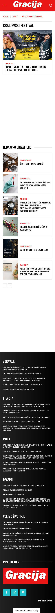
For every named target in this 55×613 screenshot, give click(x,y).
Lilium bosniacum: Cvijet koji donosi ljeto (22, 452)
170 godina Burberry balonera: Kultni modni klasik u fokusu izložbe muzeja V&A (27, 446)
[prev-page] (5, 285)
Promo (23, 199)
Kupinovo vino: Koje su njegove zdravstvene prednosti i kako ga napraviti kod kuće (24, 379)
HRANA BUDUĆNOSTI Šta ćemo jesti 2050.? (33, 228)
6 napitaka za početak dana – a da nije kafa (23, 385)
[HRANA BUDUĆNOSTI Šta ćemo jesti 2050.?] (10, 226)
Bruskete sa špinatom (13, 495)
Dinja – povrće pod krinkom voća (18, 389)
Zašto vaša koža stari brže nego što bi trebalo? (26, 417)
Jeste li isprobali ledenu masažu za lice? (22, 422)
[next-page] (10, 285)
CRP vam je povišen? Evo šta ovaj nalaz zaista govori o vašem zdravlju (35, 185)
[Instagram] (14, 592)
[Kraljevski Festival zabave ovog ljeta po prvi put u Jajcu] (27, 45)
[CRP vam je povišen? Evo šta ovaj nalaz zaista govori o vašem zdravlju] (10, 183)
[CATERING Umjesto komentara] (10, 248)
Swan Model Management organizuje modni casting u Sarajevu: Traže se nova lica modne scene (27, 457)
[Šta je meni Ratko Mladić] (10, 162)
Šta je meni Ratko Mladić (31, 163)
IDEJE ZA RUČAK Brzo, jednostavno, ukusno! (23, 486)
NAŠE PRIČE (25, 160)
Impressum (45, 600)
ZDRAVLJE (25, 179)
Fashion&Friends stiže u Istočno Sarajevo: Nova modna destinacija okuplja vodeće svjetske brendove (35, 207)
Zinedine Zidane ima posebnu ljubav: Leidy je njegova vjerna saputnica (23, 541)
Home (5, 16)
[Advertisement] (27, 110)
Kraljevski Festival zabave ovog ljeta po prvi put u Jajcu (26, 68)
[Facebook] (6, 592)
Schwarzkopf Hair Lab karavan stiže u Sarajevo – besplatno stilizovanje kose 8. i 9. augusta (26, 405)
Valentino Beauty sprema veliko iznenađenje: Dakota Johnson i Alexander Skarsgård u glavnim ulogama (27, 428)
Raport (10, 64)
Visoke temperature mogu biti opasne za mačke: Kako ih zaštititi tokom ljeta (25, 547)
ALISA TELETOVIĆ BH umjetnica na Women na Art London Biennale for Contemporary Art (35, 271)
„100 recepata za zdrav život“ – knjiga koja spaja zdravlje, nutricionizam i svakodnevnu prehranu (26, 500)
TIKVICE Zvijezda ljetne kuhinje (17, 490)
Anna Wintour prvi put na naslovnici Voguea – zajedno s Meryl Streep (25, 470)
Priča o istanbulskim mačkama (17, 529)
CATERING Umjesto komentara (34, 249)
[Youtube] (23, 592)
